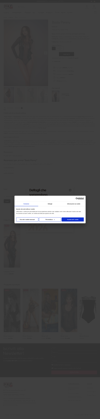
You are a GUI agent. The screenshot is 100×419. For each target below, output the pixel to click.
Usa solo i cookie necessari (27, 219)
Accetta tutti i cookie (72, 219)
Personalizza (49, 219)
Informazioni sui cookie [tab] (73, 204)
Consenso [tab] (26, 204)
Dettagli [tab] (50, 204)
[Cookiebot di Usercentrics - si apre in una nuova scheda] (77, 198)
